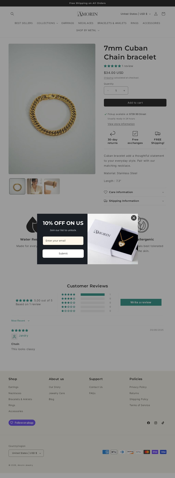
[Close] (134, 218)
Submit (63, 253)
